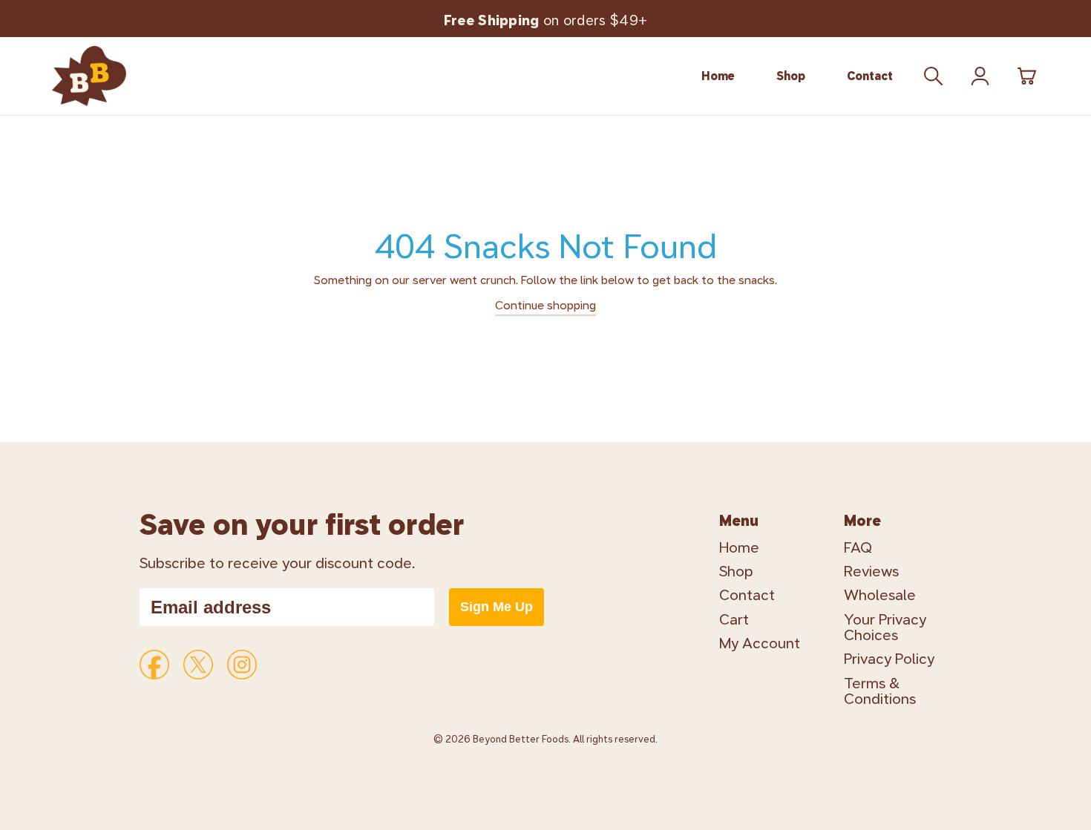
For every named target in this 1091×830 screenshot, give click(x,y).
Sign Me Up (496, 606)
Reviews (871, 571)
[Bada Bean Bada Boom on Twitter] (198, 664)
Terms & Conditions (880, 691)
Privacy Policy (889, 659)
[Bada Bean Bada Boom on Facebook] (154, 664)
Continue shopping (545, 305)
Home (718, 76)
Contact (870, 76)
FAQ (858, 547)
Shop (790, 76)
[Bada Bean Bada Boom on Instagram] (242, 664)
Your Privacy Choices (885, 627)
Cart (734, 619)
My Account (759, 643)
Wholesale (880, 595)
